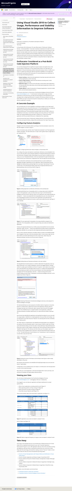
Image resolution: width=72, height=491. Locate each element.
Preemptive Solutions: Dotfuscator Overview (28, 471)
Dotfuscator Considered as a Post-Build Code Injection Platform (63, 22)
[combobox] (7, 20)
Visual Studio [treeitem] (4, 24)
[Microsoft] (2, 10)
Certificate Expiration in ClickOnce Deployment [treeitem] (7, 90)
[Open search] (66, 10)
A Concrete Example (62, 24)
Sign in (69, 9)
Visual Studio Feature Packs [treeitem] (7, 30)
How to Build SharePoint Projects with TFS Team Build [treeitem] (8, 46)
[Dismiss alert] (70, 2)
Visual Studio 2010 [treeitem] (5, 22)
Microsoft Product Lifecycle (35, 13)
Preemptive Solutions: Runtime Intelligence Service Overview (32, 473)
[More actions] (54, 19)
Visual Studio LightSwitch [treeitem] (7, 32)
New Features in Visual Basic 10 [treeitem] (8, 75)
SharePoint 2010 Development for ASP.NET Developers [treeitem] (8, 80)
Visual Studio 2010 (29, 18)
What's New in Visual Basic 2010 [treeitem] (8, 37)
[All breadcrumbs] (18, 19)
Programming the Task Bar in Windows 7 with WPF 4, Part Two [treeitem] (8, 56)
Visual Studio (22, 18)
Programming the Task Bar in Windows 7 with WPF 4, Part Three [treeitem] (8, 60)
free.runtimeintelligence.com (23, 94)
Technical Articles (37, 18)
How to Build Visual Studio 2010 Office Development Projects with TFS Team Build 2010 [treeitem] (8, 41)
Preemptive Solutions (21, 36)
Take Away (60, 26)
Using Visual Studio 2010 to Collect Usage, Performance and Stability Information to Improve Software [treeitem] (8, 70)
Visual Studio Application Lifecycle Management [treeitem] (7, 27)
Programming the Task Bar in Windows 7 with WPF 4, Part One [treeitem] (8, 51)
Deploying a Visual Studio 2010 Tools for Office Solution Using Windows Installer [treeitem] (8, 85)
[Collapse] (14, 18)
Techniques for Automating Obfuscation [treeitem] (8, 93)
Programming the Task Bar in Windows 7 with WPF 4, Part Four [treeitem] (8, 65)
